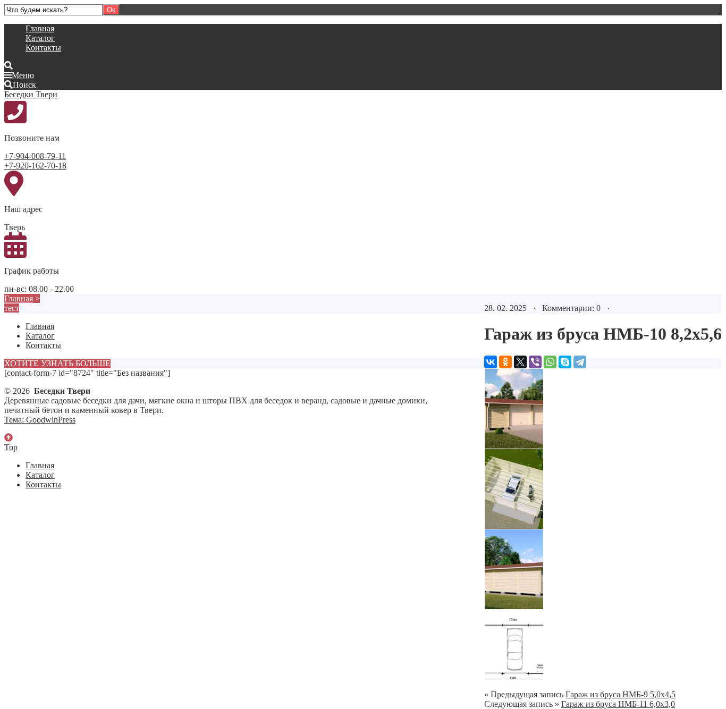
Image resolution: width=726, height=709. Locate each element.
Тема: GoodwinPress (39, 419)
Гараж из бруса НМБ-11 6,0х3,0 (618, 703)
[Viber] (535, 362)
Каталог (40, 38)
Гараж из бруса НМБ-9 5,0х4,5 (620, 694)
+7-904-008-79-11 (35, 156)
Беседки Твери (30, 94)
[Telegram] (579, 362)
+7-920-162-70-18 (35, 165)
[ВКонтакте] (490, 362)
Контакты (43, 47)
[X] (520, 362)
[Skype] (565, 362)
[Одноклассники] (505, 362)
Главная (40, 28)
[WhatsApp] (550, 362)
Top (11, 447)
